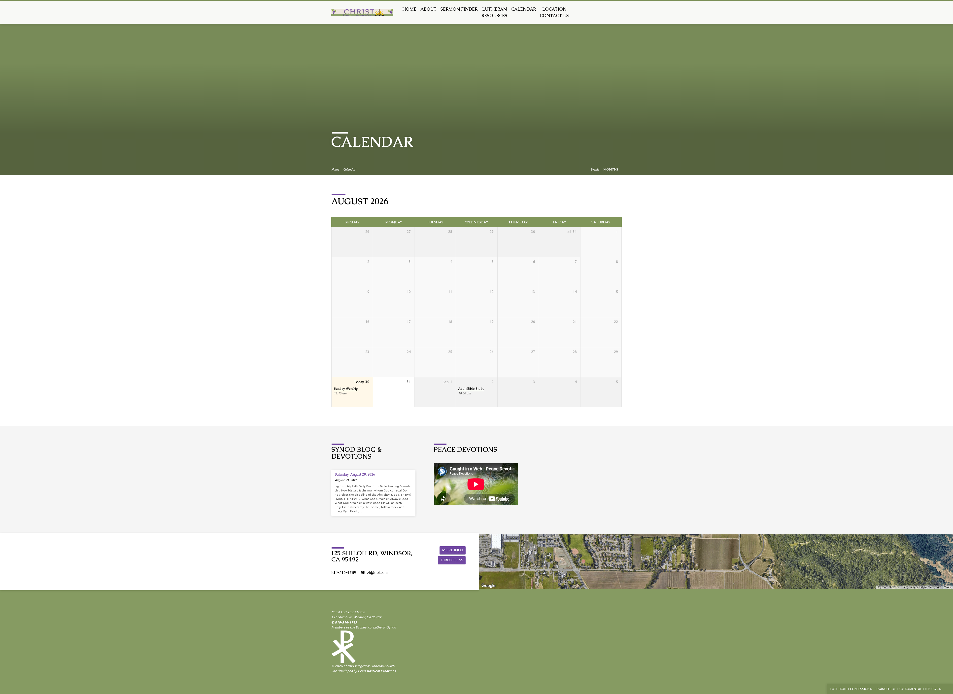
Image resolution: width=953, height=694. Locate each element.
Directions (452, 560)
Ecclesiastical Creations (377, 671)
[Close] (948, 689)
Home (409, 9)
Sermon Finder (459, 9)
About (428, 9)
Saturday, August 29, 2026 (355, 474)
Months (611, 170)
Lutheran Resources (494, 12)
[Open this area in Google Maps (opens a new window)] (488, 586)
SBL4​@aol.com (374, 572)
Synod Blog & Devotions (356, 452)
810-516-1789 (343, 572)
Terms (948, 587)
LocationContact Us (554, 12)
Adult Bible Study (471, 388)
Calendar (523, 9)
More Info (452, 550)
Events (594, 169)
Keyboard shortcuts (889, 587)
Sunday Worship (346, 388)
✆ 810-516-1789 (344, 622)
